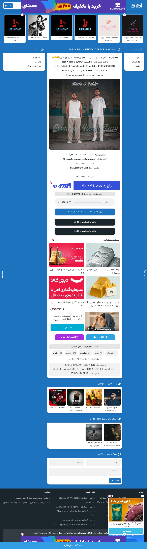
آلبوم (138, 57)
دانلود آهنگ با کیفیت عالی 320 (83, 211)
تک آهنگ (95, 359)
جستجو (8, 5)
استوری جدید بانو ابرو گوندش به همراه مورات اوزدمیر (25, 502)
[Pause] (88, 329)
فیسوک (110, 353)
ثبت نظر (115, 480)
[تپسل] (50, 182)
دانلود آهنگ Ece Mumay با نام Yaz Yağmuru (73, 524)
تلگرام (55, 353)
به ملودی (37, 57)
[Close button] (142, 496)
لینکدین (83, 353)
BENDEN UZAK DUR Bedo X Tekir (101, 369)
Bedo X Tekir (89, 365)
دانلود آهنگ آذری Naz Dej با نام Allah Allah (74, 507)
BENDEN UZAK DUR (73, 365)
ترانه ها (38, 62)
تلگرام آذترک (98, 337)
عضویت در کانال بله (126, 542)
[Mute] (92, 329)
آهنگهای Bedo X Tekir (64, 369)
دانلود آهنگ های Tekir (85, 231)
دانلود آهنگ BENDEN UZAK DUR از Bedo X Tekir (93, 49)
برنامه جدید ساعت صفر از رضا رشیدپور (31, 498)
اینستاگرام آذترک (68, 337)
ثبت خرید (67, 327)
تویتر (97, 353)
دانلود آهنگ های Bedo (85, 222)
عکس (137, 66)
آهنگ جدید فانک (34, 66)
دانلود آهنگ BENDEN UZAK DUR (85, 373)
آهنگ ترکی (80, 369)
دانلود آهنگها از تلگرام (73, 545)
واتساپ (69, 353)
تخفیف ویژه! (126, 531)
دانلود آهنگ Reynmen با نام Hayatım (77, 520)
